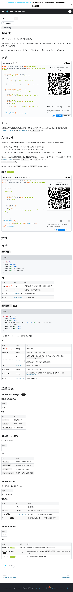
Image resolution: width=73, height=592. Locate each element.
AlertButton (23, 130)
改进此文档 (10, 566)
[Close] (71, 4)
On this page (7, 28)
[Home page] (3, 18)
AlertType (19, 365)
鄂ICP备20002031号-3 (42, 588)
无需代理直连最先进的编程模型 (18, 2)
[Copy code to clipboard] (69, 261)
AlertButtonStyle (7, 130)
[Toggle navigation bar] (2, 11)
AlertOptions (7, 159)
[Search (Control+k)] (70, 11)
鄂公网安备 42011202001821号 (59, 588)
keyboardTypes (31, 375)
